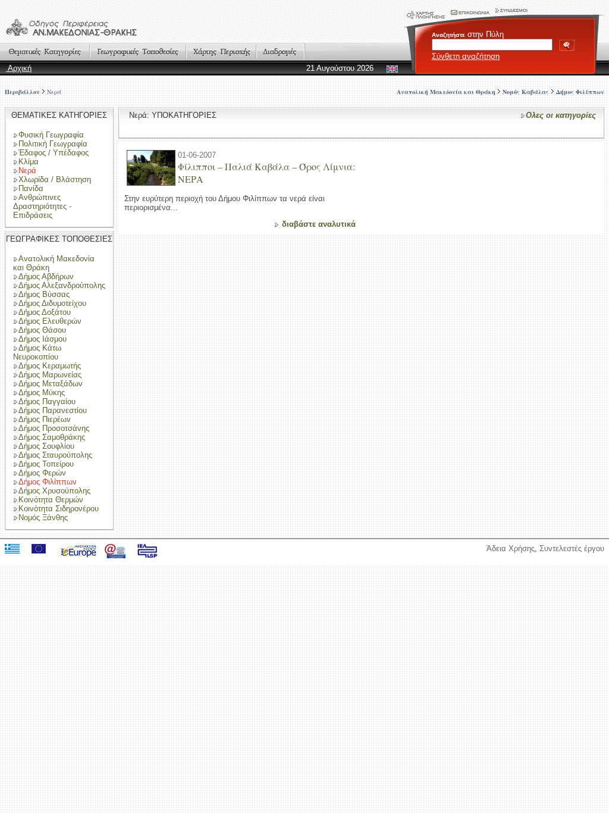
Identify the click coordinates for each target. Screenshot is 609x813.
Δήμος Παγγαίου (47, 401)
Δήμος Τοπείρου (46, 463)
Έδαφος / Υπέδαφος (53, 152)
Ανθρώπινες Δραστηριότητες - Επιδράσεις (42, 206)
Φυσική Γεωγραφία (51, 134)
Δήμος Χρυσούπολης (54, 490)
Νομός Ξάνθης (43, 517)
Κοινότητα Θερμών (50, 499)
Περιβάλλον (22, 91)
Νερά (54, 91)
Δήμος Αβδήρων (46, 276)
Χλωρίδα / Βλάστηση (54, 179)
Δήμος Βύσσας (44, 294)
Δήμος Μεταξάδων (50, 383)
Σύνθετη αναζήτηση (466, 56)
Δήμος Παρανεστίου (52, 410)
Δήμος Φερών (42, 472)
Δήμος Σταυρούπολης (55, 455)
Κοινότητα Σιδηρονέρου (58, 508)
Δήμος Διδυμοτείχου (52, 303)
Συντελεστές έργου (571, 548)
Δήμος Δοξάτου (44, 312)
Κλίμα (28, 161)
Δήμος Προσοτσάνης (53, 428)
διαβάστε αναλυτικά (319, 224)
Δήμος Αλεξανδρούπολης (61, 285)
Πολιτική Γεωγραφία (52, 143)
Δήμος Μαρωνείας (49, 374)
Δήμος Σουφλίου (46, 446)
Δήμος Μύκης (41, 392)
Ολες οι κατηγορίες (561, 115)
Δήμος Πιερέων (44, 419)
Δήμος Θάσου (42, 330)
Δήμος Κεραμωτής (49, 365)
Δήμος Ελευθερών (49, 321)
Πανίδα (30, 188)
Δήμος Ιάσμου (42, 338)
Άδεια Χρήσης (510, 548)
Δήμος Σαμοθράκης (51, 437)
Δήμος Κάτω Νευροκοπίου (37, 352)
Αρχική (19, 68)
